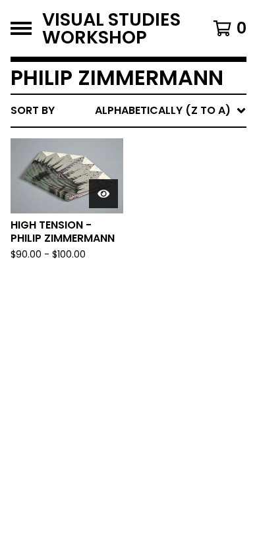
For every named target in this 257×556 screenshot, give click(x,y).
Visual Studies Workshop (111, 28)
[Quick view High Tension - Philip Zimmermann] (103, 193)
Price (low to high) (155, 292)
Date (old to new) (151, 271)
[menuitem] (128, 110)
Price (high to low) (155, 313)
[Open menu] (21, 28)
